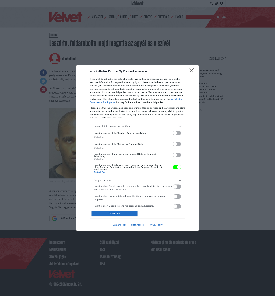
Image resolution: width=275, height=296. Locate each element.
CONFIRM (114, 213)
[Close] (193, 71)
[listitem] (137, 126)
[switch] (177, 133)
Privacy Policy (155, 224)
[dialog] (137, 148)
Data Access (137, 224)
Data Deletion (119, 224)
